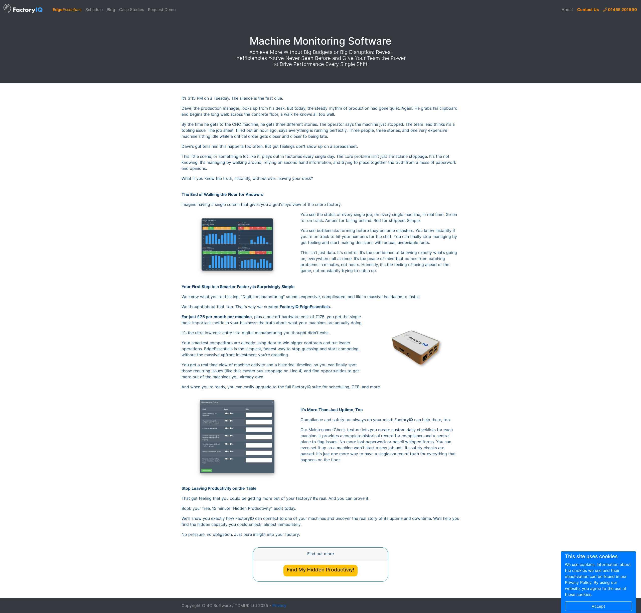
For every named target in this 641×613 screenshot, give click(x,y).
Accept (598, 606)
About (567, 9)
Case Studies (131, 9)
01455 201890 (622, 9)
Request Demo (162, 9)
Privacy (279, 605)
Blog (111, 9)
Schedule (94, 9)
